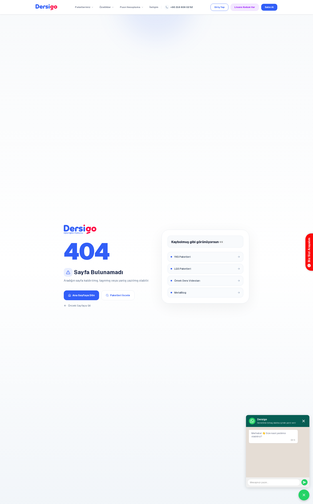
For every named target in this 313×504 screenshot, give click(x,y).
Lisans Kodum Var (244, 7)
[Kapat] (303, 421)
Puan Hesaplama (130, 7)
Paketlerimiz (82, 7)
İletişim (153, 7)
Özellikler (105, 7)
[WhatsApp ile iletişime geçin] (304, 495)
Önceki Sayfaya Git (79, 305)
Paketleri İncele (120, 295)
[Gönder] (304, 482)
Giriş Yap (219, 7)
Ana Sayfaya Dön (83, 295)
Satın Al (269, 7)
